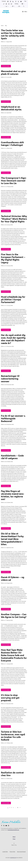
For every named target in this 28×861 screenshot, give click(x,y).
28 (17, 807)
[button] (24, 12)
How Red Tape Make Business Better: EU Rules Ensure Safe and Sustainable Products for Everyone (14, 655)
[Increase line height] (14, 6)
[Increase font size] (8, 6)
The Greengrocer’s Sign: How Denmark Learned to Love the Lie (13, 180)
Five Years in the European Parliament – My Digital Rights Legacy (13, 258)
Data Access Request (21, 851)
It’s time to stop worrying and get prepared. (10, 698)
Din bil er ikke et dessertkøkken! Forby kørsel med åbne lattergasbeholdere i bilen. (12, 539)
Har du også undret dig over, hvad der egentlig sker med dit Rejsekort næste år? (13, 339)
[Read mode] (11, 3)
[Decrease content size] (21, 3)
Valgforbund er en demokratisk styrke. (11, 108)
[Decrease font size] (5, 6)
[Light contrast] (15, 1)
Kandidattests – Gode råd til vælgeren (12, 457)
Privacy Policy (12, 851)
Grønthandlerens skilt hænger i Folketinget (12, 143)
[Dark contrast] (13, 1)
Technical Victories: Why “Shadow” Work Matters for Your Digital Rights (14, 219)
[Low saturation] (18, 1)
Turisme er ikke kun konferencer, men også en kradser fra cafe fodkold (13, 735)
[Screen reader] (9, 3)
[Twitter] (4, 825)
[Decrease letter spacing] (18, 6)
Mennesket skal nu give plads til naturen (13, 72)
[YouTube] (6, 825)
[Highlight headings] (6, 3)
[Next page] (19, 807)
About (14, 836)
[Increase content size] (24, 3)
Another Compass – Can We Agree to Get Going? (13, 615)
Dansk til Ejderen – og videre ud (12, 578)
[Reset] (23, 6)
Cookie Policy (5, 851)
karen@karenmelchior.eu (13, 830)
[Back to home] (6, 11)
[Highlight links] (3, 3)
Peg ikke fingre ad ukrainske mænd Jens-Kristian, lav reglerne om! (12, 495)
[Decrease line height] (11, 6)
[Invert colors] (8, 1)
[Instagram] (8, 825)
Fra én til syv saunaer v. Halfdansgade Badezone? (13, 418)
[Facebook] (1, 825)
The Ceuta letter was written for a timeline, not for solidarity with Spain (12, 34)
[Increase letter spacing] (21, 6)
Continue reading (5, 66)
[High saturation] (21, 1)
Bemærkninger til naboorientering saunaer (10, 378)
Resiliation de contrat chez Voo (12, 774)
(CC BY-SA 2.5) (13, 857)
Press (14, 839)
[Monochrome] (10, 1)
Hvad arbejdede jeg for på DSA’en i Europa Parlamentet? (13, 299)
